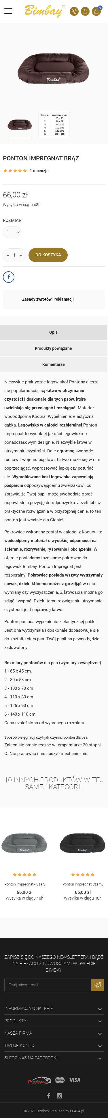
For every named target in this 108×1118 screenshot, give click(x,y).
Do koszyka (48, 255)
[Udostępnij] (8, 277)
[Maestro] (60, 1080)
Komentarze (53, 364)
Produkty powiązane (53, 348)
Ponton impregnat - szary (24, 884)
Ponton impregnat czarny (82, 884)
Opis (53, 332)
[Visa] (74, 1080)
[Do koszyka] (18, 813)
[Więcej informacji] (30, 813)
